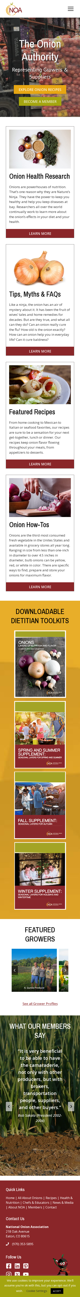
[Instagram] (9, 1274)
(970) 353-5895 (22, 1244)
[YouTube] (17, 1274)
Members (35, 1207)
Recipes (51, 1198)
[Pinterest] (26, 1266)
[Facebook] (9, 1266)
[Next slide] (65, 970)
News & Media (63, 1202)
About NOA (16, 1207)
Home (10, 1198)
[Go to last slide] (15, 970)
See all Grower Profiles (40, 1003)
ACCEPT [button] (57, 1291)
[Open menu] (70, 8)
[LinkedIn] (17, 1266)
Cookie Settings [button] (36, 1291)
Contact (51, 1207)
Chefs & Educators (36, 1202)
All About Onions (30, 1198)
